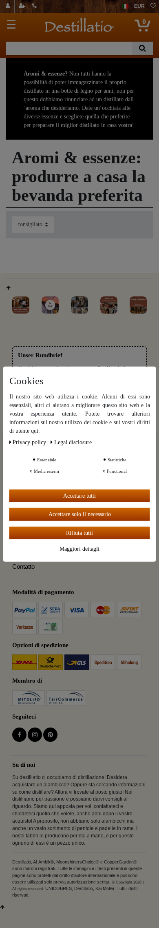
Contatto (23, 566)
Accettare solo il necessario (80, 514)
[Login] (9, 6)
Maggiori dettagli (79, 549)
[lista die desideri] (153, 6)
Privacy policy (30, 442)
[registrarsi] (23, 6)
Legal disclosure (73, 442)
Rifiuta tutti (79, 533)
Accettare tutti (79, 495)
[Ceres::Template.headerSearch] (142, 48)
